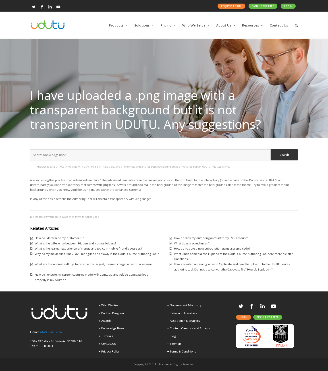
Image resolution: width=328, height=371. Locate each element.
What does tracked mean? (192, 243)
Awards (106, 321)
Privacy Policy (110, 351)
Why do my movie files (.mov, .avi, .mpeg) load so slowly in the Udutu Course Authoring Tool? (97, 254)
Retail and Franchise (183, 313)
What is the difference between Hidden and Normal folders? (75, 243)
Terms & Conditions (183, 351)
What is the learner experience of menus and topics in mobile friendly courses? (88, 248)
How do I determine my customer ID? (59, 238)
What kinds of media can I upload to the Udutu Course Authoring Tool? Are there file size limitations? (233, 256)
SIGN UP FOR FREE (263, 6)
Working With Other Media (83, 166)
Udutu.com (161, 364)
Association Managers (185, 321)
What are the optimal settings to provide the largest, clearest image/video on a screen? (93, 264)
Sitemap (175, 344)
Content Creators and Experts (190, 328)
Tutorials (107, 336)
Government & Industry (185, 305)
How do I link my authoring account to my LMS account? (211, 238)
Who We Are (109, 305)
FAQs (61, 166)
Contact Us (108, 344)
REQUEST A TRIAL (231, 6)
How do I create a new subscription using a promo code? (212, 248)
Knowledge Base (46, 166)
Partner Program (112, 313)
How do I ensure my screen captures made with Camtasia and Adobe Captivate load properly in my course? (91, 277)
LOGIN (288, 6)
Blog (173, 336)
